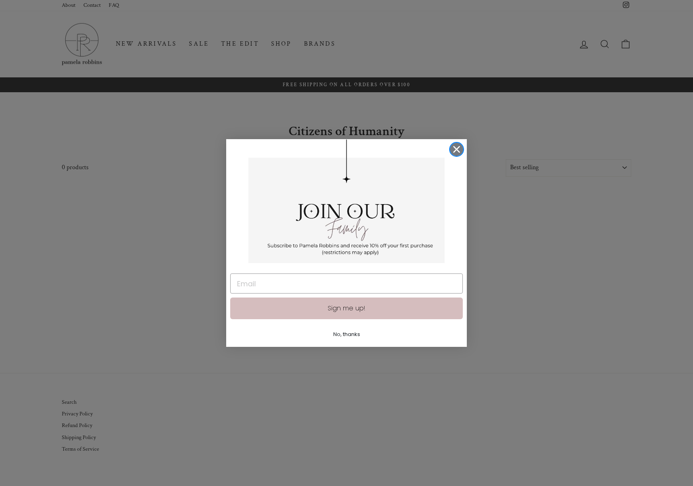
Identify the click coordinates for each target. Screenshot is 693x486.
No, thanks (346, 334)
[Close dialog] (457, 149)
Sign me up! (346, 308)
